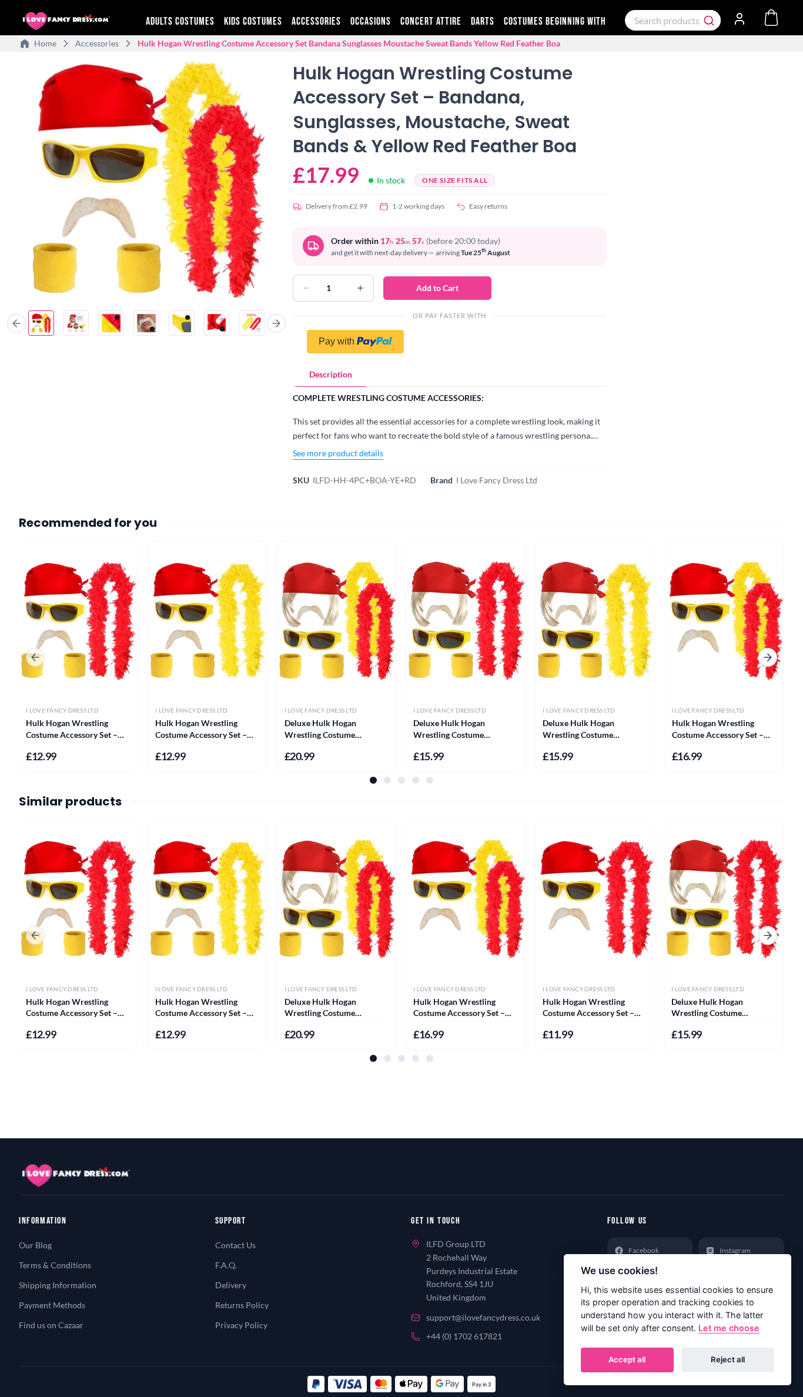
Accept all (626, 1359)
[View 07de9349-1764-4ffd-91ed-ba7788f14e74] (217, 323)
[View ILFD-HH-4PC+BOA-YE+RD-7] (252, 323)
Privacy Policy (241, 1325)
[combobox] (673, 20)
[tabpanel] (449, 425)
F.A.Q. (226, 1265)
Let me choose (728, 1328)
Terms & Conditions (55, 1265)
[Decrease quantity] (306, 288)
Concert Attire (430, 21)
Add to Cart (437, 288)
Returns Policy (242, 1305)
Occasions (370, 21)
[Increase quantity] (360, 288)
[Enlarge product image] (146, 179)
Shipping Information (57, 1285)
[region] (146, 181)
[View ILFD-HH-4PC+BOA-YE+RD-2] (76, 323)
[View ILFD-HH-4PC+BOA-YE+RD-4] (146, 323)
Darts (482, 21)
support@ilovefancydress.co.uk (483, 1317)
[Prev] (16, 323)
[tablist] (449, 375)
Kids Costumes (253, 21)
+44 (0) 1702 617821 (464, 1336)
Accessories (316, 21)
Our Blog (35, 1245)
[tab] (330, 374)
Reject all (728, 1359)
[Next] (276, 323)
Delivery (230, 1285)
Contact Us (235, 1245)
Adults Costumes (180, 21)
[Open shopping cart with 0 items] (771, 18)
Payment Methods (52, 1305)
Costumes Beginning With (555, 21)
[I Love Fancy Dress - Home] (77, 21)
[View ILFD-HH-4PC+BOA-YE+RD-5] (182, 323)
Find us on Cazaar (51, 1325)
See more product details (338, 453)
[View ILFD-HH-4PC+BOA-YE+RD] (41, 323)
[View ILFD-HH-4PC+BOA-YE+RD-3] (111, 323)
